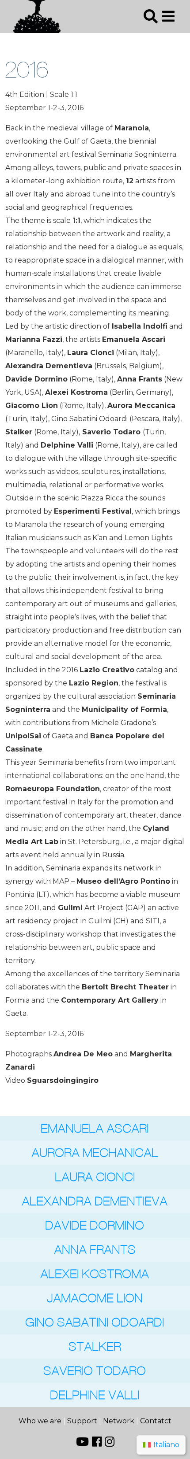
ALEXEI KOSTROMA (95, 1273)
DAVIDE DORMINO (95, 1225)
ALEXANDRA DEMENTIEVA (95, 1201)
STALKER (95, 1346)
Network (118, 1421)
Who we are (41, 1421)
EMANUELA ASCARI (95, 1128)
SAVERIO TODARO (95, 1370)
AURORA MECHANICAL (95, 1152)
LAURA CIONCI (95, 1176)
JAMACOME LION (95, 1298)
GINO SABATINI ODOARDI (95, 1322)
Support (82, 1421)
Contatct (155, 1421)
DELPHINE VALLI (95, 1395)
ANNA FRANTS (95, 1249)
